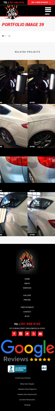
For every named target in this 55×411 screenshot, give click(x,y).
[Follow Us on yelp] (33, 333)
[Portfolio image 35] (27, 204)
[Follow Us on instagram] (20, 333)
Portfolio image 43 (28, 141)
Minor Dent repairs (27, 384)
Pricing (27, 300)
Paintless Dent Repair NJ (27, 389)
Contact (27, 311)
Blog (27, 316)
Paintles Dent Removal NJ (27, 394)
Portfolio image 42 (28, 185)
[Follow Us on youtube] (40, 333)
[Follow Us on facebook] (14, 333)
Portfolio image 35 (28, 229)
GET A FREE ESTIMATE (39, 2)
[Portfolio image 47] (27, 72)
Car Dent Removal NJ (27, 400)
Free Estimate (27, 307)
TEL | (27, 324)
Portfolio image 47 (28, 97)
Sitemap (27, 405)
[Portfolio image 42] (27, 160)
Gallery (27, 295)
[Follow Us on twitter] (27, 333)
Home (27, 279)
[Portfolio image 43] (27, 116)
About (27, 283)
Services (27, 288)
